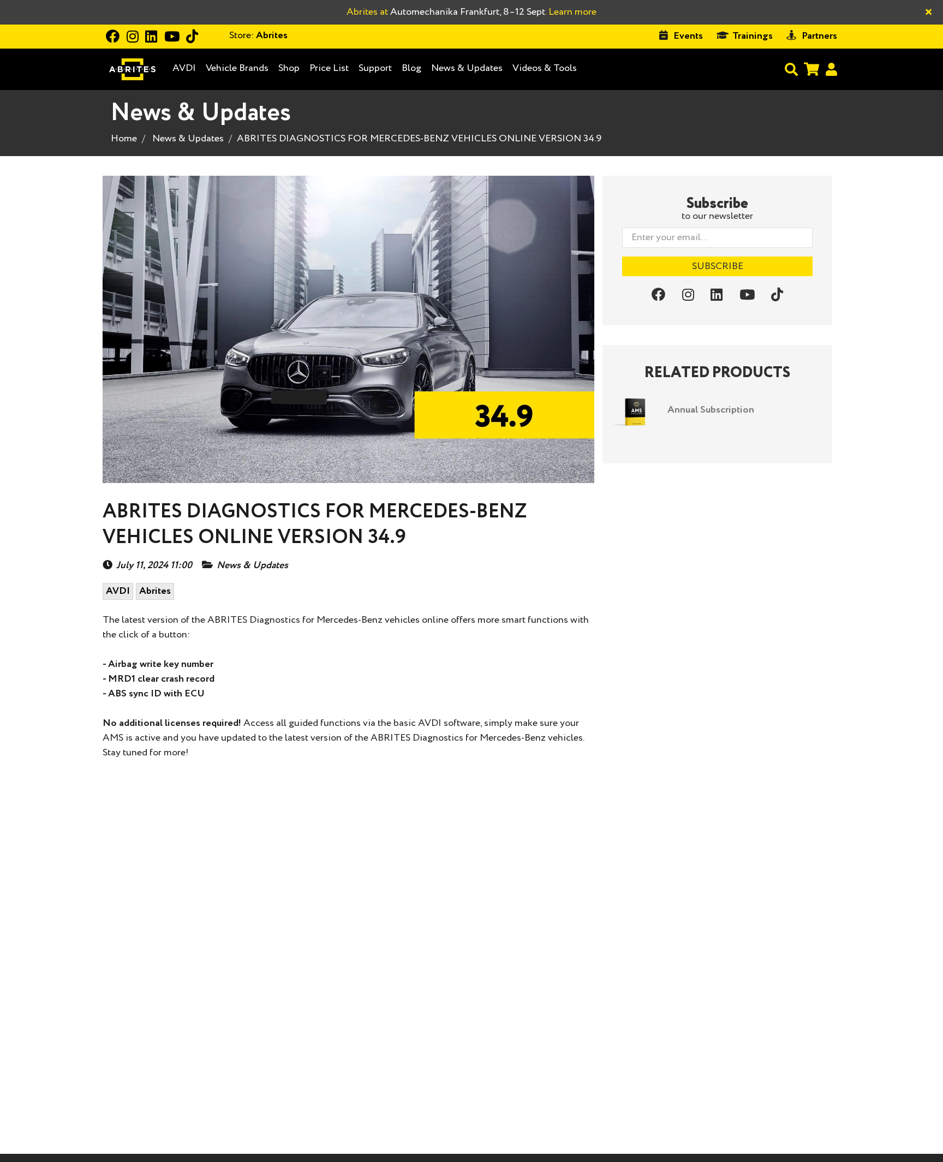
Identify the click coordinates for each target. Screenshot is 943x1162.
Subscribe (717, 266)
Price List (329, 68)
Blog (411, 68)
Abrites (155, 591)
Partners (819, 36)
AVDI (184, 68)
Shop (289, 68)
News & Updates (467, 68)
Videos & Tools (544, 68)
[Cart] (811, 69)
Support (375, 68)
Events (688, 36)
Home (124, 139)
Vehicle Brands (237, 68)
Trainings (752, 36)
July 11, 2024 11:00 (154, 566)
